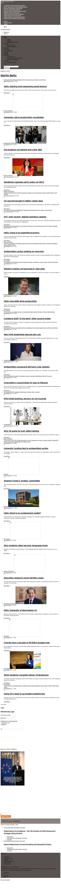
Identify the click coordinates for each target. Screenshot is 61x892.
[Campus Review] (5, 29)
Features (6, 52)
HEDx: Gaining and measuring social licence (25, 86)
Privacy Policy (7, 862)
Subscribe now (10, 56)
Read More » (7, 93)
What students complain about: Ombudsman (26, 675)
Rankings (6, 53)
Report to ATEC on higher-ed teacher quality (15, 11)
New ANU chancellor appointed (12, 9)
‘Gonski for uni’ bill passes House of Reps (14, 5)
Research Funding (11, 46)
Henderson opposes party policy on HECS (24, 182)
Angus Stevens (7, 426)
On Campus (7, 49)
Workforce (6, 48)
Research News (11, 45)
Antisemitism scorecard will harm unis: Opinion (27, 367)
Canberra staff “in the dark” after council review (27, 318)
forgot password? (13, 721)
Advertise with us (8, 858)
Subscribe (6, 55)
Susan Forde (7, 475)
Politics (9, 39)
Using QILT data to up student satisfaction (24, 693)
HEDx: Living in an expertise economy (21, 232)
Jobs (5, 63)
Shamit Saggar (7, 361)
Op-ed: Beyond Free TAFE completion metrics (15, 7)
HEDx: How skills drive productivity (20, 301)
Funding (9, 40)
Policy (5, 37)
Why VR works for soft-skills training (21, 431)
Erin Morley (7, 112)
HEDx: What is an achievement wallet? (22, 513)
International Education (13, 42)
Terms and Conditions (15, 870)
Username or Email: (6, 715)
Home (2, 71)
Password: (3, 718)
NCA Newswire (8, 177)
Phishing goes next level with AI (12, 12)
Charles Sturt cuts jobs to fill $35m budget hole (27, 642)
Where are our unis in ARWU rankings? (14, 14)
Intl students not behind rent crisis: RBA (23, 149)
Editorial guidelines (9, 861)
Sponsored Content (12, 62)
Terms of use (7, 864)
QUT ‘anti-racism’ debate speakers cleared (25, 217)
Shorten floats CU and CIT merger (12, 15)
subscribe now (4, 721)
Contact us (6, 856)
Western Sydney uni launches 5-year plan (24, 268)
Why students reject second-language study (26, 545)
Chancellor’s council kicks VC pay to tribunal (26, 382)
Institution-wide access (12, 59)
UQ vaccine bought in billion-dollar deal (23, 201)
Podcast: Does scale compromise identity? (14, 17)
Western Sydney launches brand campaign (14, 18)
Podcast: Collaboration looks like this (13, 8)
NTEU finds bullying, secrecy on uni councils (25, 398)
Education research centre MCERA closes (24, 578)
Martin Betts (9, 75)
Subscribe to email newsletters (14, 58)
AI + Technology (8, 50)
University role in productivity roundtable (24, 117)
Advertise (6, 61)
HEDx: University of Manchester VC (20, 610)
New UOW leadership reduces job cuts (22, 334)
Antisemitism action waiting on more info (24, 251)
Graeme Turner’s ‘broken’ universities (22, 480)
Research (6, 43)
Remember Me (6, 723)
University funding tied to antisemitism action (26, 448)
